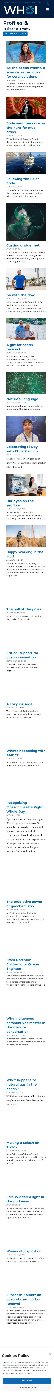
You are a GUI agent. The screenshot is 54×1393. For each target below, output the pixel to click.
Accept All (27, 1381)
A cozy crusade (19, 704)
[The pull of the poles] (26, 593)
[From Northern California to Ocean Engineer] (26, 942)
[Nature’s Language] (26, 383)
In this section (15, 33)
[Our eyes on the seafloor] (26, 485)
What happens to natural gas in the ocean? (21, 1084)
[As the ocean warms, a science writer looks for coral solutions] (26, 52)
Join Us (14, 2)
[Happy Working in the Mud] (26, 536)
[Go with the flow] (26, 279)
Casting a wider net (23, 245)
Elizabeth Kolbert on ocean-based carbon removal (23, 1299)
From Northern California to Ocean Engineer (22, 964)
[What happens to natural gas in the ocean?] (26, 1063)
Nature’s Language (22, 399)
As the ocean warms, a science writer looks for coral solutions (25, 72)
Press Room (24, 2)
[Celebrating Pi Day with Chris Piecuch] (26, 429)
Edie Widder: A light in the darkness (25, 1199)
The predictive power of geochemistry (24, 904)
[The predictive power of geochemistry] (26, 877)
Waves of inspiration (23, 1251)
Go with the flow (20, 295)
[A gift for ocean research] (26, 329)
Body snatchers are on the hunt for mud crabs (25, 127)
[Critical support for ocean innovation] (26, 637)
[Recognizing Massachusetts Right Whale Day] (26, 785)
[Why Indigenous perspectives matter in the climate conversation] (26, 1002)
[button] (50, 1354)
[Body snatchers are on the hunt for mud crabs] (26, 107)
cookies (6, 1365)
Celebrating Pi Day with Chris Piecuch (22, 449)
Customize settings (27, 1388)
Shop (6, 2)
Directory (36, 2)
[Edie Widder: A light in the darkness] (26, 1181)
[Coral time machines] (26, 1340)
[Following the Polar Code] (26, 163)
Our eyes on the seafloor (20, 503)
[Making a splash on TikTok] (26, 1125)
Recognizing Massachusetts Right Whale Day (24, 807)
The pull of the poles (23, 609)
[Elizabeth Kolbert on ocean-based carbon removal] (26, 1279)
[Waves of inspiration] (26, 1235)
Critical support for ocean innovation (22, 655)
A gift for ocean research (19, 347)
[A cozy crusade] (26, 688)
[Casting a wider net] (26, 221)
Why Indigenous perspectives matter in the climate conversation (25, 1025)
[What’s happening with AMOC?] (26, 735)
